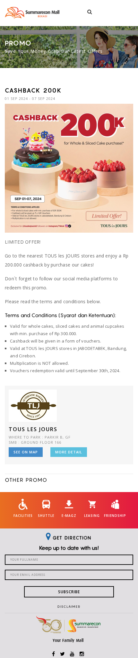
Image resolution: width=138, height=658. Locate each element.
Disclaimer (69, 606)
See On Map (25, 452)
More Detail (68, 452)
